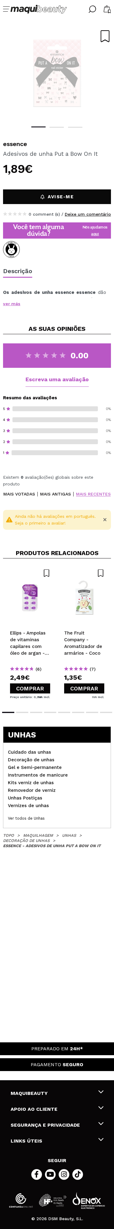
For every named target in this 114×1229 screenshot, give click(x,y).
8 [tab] (106, 712)
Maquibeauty (29, 1093)
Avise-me (61, 196)
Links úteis (26, 1141)
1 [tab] (38, 126)
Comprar (30, 688)
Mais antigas (55, 494)
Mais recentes (93, 494)
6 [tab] (78, 712)
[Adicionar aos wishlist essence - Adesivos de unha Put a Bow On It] (105, 36)
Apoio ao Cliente (34, 1109)
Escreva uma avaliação (57, 379)
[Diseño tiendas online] (89, 1200)
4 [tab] (50, 712)
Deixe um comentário (88, 214)
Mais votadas (19, 494)
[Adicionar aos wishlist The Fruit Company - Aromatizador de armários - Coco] (84, 573)
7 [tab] (92, 712)
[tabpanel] (57, 73)
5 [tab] (64, 712)
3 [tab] (75, 127)
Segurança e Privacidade (45, 1125)
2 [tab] (57, 127)
